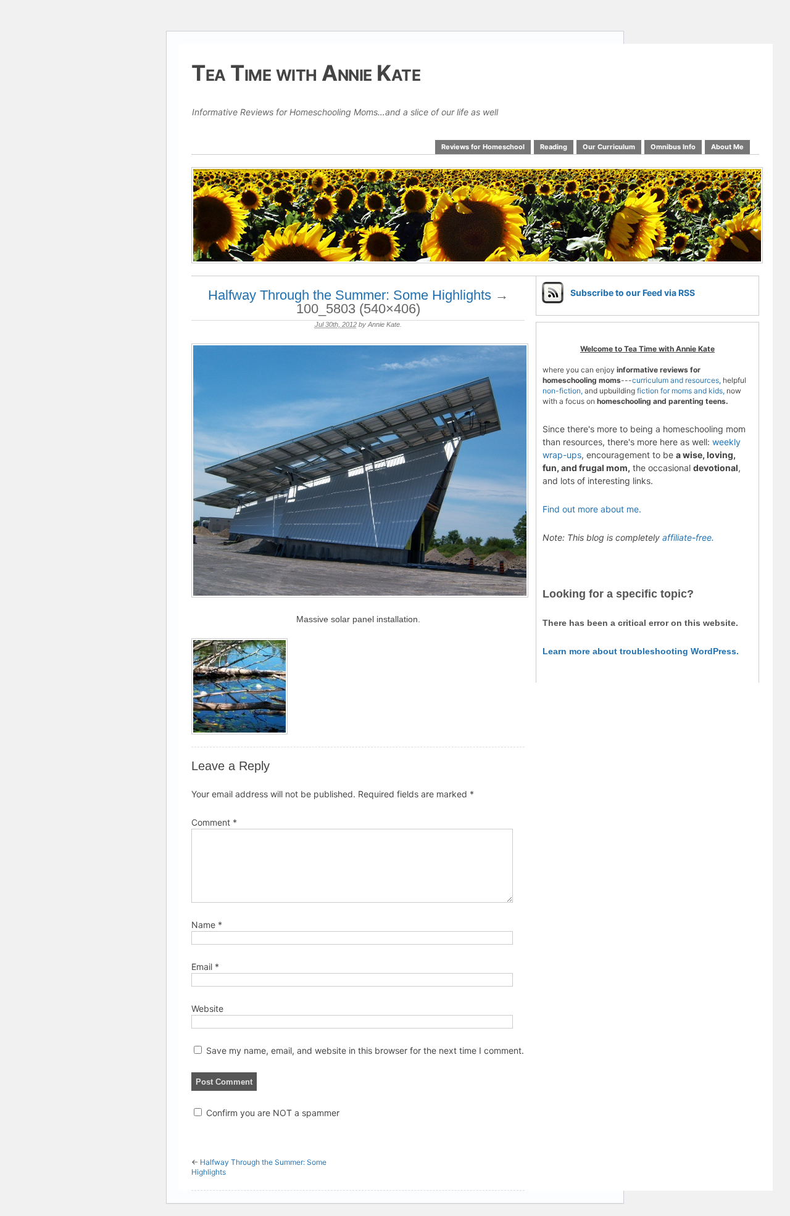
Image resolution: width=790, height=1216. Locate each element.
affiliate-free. (688, 537)
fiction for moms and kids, (681, 390)
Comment (214, 822)
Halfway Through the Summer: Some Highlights (349, 295)
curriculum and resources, (676, 380)
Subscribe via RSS (632, 292)
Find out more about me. (592, 509)
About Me (727, 146)
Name (206, 924)
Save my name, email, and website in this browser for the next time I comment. (365, 1050)
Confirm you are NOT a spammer (271, 1112)
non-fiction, (563, 390)
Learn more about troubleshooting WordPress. (641, 651)
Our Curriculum (609, 146)
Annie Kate (384, 324)
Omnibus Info (673, 146)
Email (205, 966)
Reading (553, 146)
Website (207, 1008)
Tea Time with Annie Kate (305, 73)
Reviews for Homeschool (483, 146)
